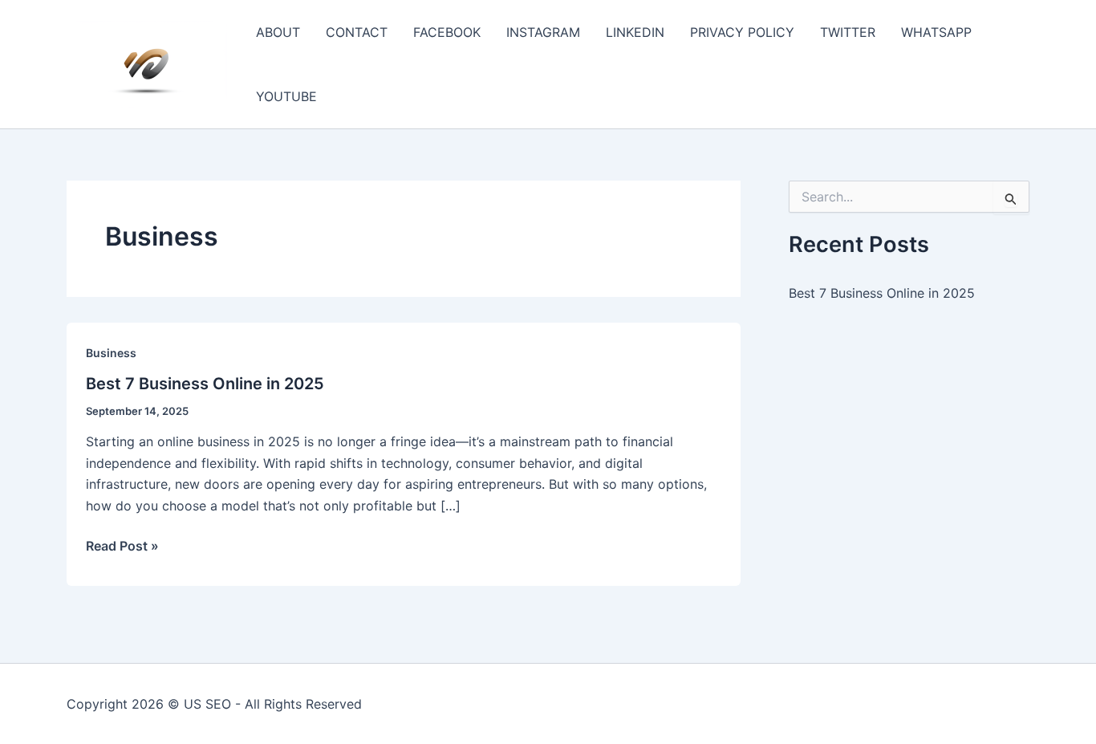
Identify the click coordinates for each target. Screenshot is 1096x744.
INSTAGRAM (543, 32)
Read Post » (122, 546)
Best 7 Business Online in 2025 (205, 383)
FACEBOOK (447, 32)
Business (111, 353)
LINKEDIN (635, 32)
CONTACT (357, 32)
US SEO (207, 704)
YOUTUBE (286, 96)
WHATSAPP (936, 32)
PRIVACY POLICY (742, 32)
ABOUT (278, 32)
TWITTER (847, 32)
